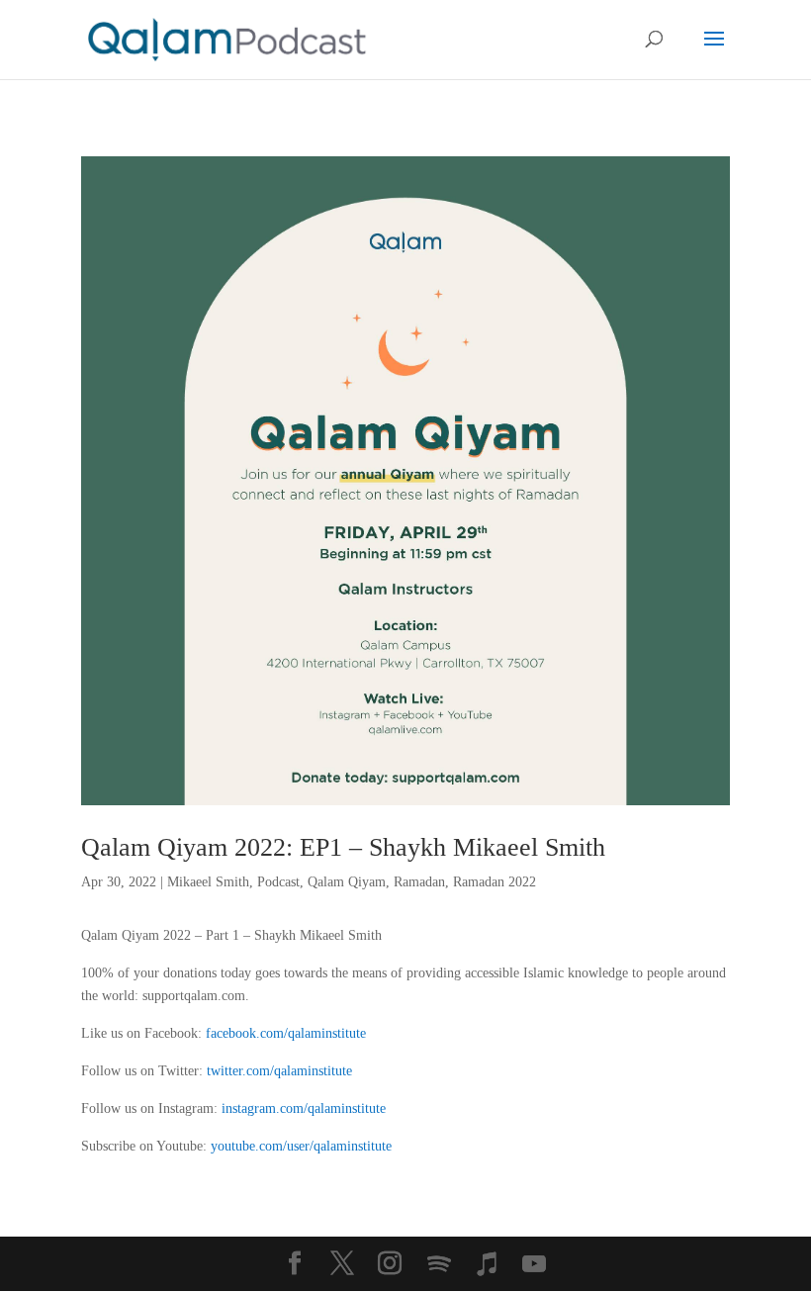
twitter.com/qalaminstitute (279, 1070)
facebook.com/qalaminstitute (286, 1033)
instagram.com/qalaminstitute (304, 1108)
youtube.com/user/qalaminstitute (301, 1146)
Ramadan (419, 882)
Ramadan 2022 (494, 882)
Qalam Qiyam (347, 882)
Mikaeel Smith (208, 882)
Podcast (278, 882)
